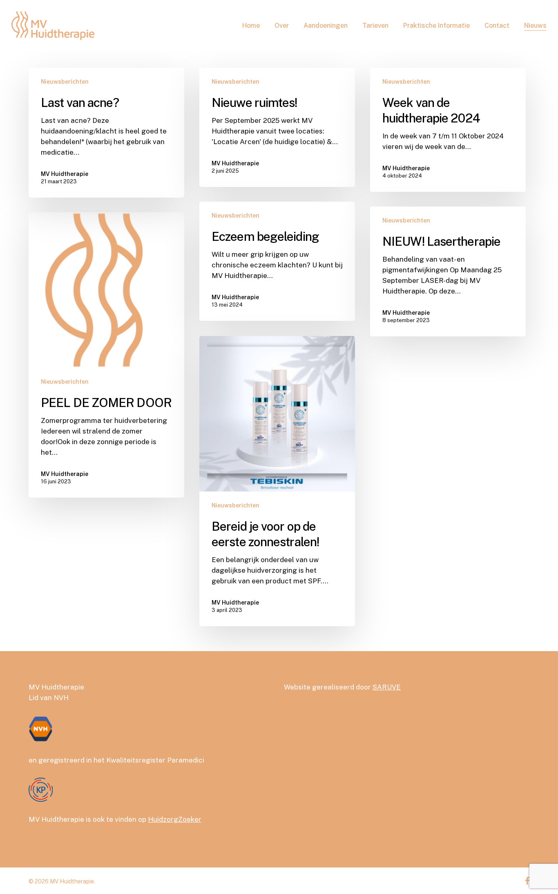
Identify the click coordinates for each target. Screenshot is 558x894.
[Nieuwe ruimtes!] (277, 127)
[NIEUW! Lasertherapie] (448, 271)
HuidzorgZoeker (174, 819)
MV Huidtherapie (64, 174)
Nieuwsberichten (65, 81)
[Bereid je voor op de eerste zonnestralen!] (277, 481)
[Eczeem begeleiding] (277, 261)
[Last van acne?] (106, 133)
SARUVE (387, 687)
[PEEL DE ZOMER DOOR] (106, 355)
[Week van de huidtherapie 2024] (448, 130)
